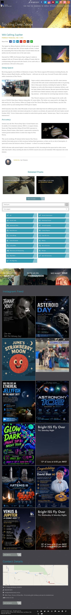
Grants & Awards (14, 240)
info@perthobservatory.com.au (12, 592)
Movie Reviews (46, 245)
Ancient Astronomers (47, 215)
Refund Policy (20, 612)
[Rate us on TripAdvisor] (56, 2)
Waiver (27, 612)
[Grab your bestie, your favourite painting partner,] (19, 444)
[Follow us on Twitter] (45, 2)
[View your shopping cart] (68, 2)
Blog (65, 6)
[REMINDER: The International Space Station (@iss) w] (52, 444)
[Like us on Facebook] (41, 2)
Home (25, 6)
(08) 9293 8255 (8, 590)
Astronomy (46, 6)
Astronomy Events (46, 220)
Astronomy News (14, 225)
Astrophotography (46, 225)
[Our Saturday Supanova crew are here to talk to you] (52, 355)
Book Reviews (13, 230)
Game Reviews (45, 235)
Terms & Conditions (5, 612)
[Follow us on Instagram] (49, 2)
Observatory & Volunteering (17, 250)
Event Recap (13, 235)
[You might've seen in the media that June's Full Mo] (19, 359)
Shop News (12, 255)
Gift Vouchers (53, 6)
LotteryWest (13, 245)
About (28, 6)
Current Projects (46, 230)
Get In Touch (8, 603)
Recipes (44, 250)
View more (12, 276)
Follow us (7, 554)
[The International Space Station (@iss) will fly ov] (52, 529)
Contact (68, 6)
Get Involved (60, 6)
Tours (32, 6)
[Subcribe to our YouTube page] (53, 2)
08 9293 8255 (35, 2)
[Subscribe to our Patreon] (60, 2)
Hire (42, 6)
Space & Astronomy (47, 255)
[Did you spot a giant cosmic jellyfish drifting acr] (19, 402)
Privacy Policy (13, 612)
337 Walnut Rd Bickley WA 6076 (13, 587)
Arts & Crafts (13, 220)
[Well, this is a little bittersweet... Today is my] (19, 317)
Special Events (37, 6)
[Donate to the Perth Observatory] (64, 2)
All (10, 215)
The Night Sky (13, 260)
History (43, 240)
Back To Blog (32, 198)
